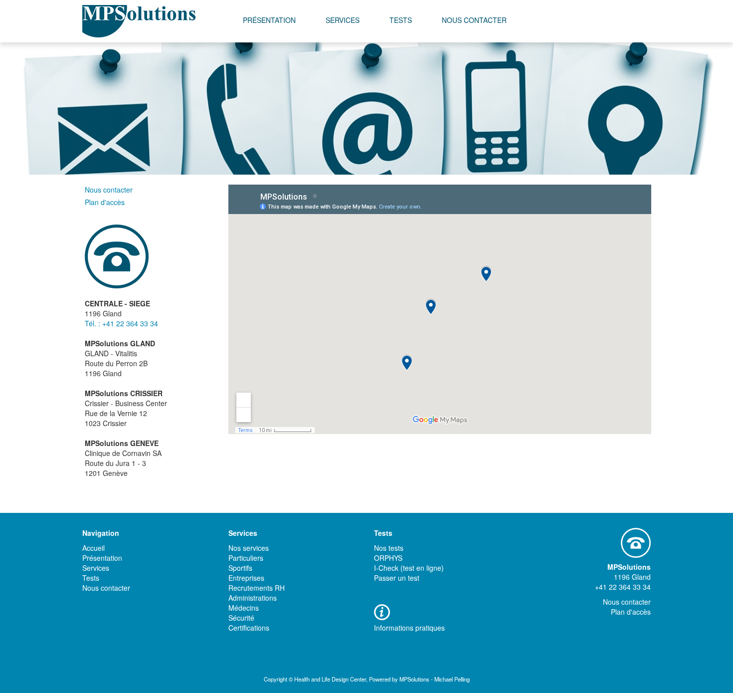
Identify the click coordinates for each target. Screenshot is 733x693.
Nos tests (388, 548)
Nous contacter (474, 20)
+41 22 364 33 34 (623, 587)
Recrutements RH (256, 588)
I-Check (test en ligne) (409, 568)
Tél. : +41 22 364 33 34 (121, 323)
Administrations (252, 598)
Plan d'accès (105, 202)
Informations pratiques (409, 628)
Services (343, 20)
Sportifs (240, 568)
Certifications (248, 628)
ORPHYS (388, 558)
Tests (400, 20)
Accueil (93, 548)
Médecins (243, 608)
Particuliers (245, 558)
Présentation (269, 20)
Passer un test (396, 578)
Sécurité (241, 618)
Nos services (248, 548)
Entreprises (246, 578)
